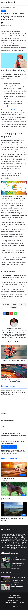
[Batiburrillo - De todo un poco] (10, 2)
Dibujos (22, 304)
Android (6, 304)
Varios (9, 7)
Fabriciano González (7, 23)
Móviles (14, 307)
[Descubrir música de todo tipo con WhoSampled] (5, 587)
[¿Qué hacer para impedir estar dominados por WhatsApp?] (5, 565)
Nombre (4, 413)
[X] (13, 341)
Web (2, 427)
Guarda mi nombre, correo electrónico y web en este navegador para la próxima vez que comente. (13, 436)
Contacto (21, 602)
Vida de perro (5, 498)
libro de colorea (15, 110)
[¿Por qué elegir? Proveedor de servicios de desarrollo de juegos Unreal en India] (5, 579)
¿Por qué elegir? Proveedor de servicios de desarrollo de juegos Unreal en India (18, 579)
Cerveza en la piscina (8, 478)
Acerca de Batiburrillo (14, 598)
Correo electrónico (8, 420)
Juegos (14, 7)
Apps (14, 304)
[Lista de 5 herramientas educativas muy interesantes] (5, 559)
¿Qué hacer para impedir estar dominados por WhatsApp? (17, 565)
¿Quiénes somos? (14, 600)
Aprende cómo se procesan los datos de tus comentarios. (13, 452)
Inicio (4, 7)
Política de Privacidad (10, 602)
